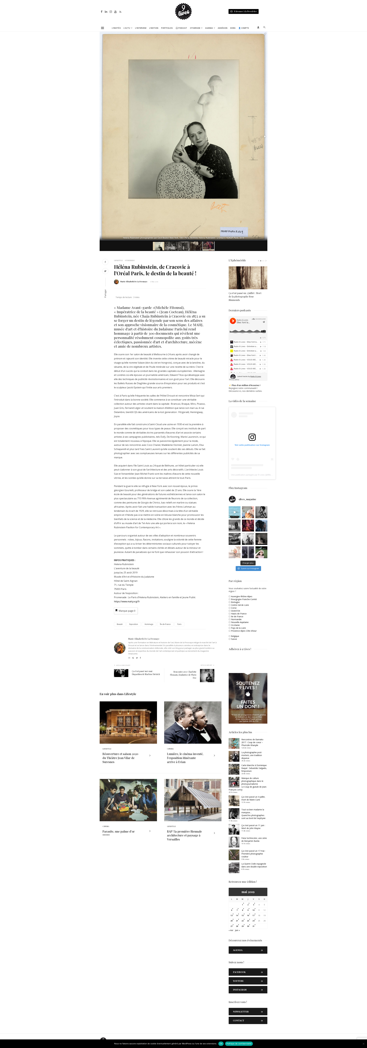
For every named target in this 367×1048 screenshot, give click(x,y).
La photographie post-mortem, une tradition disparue (251, 755)
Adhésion (222, 28)
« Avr (231, 930)
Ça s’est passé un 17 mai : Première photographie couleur (253, 853)
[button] (264, 34)
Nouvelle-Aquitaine (240, 622)
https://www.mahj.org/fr (127, 601)
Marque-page (127, 610)
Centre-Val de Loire (240, 605)
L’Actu (127, 28)
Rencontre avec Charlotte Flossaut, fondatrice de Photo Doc (183, 674)
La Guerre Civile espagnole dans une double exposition (254, 865)
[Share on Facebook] (105, 262)
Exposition (133, 624)
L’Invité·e (116, 28)
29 (243, 926)
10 (253, 910)
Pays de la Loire (238, 628)
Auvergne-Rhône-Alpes (241, 596)
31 (253, 926)
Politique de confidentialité (239, 1043)
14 (237, 915)
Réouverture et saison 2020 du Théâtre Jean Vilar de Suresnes (120, 758)
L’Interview (140, 28)
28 (237, 926)
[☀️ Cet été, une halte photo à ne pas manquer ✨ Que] (261, 512)
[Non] (363, 1043)
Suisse (234, 639)
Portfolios (167, 28)
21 (237, 921)
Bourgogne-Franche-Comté (244, 599)
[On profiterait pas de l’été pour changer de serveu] (235, 512)
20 (232, 921)
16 (248, 915)
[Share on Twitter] (105, 271)
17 (253, 915)
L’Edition (153, 28)
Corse (234, 607)
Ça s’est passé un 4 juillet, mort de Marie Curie (253, 798)
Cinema (170, 749)
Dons (233, 28)
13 (232, 915)
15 (243, 915)
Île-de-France (165, 624)
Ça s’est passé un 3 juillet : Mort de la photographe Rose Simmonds (245, 296)
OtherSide (130, 260)
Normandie (236, 619)
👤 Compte (243, 28)
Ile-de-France (237, 616)
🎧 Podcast (181, 28)
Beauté (120, 624)
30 (248, 926)
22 (243, 921)
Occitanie (235, 625)
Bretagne (235, 602)
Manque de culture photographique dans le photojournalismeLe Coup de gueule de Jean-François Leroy (248, 784)
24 (253, 921)
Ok (221, 1043)
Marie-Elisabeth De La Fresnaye (133, 281)
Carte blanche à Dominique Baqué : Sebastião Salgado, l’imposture (254, 768)
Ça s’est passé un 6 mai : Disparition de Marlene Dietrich (146, 673)
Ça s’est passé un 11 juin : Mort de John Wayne (253, 827)
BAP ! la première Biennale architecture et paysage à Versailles (184, 835)
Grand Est (235, 610)
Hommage (149, 624)
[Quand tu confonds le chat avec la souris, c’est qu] (248, 512)
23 (248, 921)
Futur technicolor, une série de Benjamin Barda (254, 839)
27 (232, 926)
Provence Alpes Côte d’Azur (244, 630)
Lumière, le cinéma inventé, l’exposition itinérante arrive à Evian (185, 758)
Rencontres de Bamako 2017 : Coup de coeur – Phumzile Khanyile (252, 742)
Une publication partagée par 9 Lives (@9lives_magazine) (257, 475)
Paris (179, 624)
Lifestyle (118, 260)
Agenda (209, 28)
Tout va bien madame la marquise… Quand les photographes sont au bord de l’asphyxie (253, 814)
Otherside (195, 28)
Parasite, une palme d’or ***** (119, 833)
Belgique (235, 636)
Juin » (237, 930)
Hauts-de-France (239, 613)
